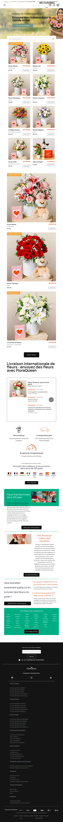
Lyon (8, 618)
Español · (16, 816)
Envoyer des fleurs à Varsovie (18, 707)
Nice (8, 623)
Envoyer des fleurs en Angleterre (19, 727)
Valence (55, 618)
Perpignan (54, 614)
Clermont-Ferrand (26, 625)
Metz (36, 624)
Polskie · (36, 816)
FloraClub (12, 777)
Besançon (36, 626)
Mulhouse (45, 618)
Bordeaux (17, 616)
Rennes (17, 621)
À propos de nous (14, 775)
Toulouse (8, 621)
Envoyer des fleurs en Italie (17, 725)
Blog (11, 793)
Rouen (45, 624)
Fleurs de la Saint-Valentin (17, 742)
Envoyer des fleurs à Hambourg (18, 696)
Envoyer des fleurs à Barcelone (18, 694)
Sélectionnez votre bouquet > (17, 603)
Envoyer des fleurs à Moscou (18, 711)
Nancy (45, 626)
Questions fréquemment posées (19, 781)
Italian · (32, 816)
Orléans (45, 614)
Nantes (8, 625)
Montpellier (8, 627)
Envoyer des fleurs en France (18, 723)
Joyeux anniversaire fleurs (17, 734)
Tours (36, 620)
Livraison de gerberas (16, 754)
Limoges (36, 622)
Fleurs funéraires (15, 740)
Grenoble (27, 621)
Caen (45, 616)
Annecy (55, 616)
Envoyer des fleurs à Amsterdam (19, 709)
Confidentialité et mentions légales (20, 803)
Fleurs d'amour (14, 736)
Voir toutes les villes (31, 631)
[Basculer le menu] (5, 5)
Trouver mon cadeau (22, 25)
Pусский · (46, 816)
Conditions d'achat (15, 801)
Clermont (54, 621)
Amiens (36, 618)
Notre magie (13, 789)
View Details (21, 394)
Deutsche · (26, 816)
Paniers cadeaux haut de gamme (19, 768)
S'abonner (31, 656)
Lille (18, 618)
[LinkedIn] (51, 677)
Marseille (8, 616)
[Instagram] (31, 677)
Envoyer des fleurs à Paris (17, 692)
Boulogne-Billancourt (45, 621)
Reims (17, 623)
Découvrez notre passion (31, 527)
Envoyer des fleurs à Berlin (17, 690)
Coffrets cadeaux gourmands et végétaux (21, 766)
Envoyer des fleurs (31, 575)
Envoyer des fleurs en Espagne (18, 721)
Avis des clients (14, 791)
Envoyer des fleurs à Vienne (17, 703)
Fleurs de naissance (15, 738)
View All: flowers (31, 355)
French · (21, 816)
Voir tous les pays (31, 483)
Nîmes (26, 623)
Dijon (27, 618)
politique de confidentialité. (36, 660)
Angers (27, 616)
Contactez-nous (14, 779)
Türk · (21, 818)
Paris (8, 614)
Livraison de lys (14, 752)
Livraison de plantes (15, 758)
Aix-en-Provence (36, 615)
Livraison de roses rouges (17, 756)
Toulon (27, 614)
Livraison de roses (15, 750)
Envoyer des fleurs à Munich (18, 705)
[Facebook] (12, 677)
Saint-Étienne (17, 627)
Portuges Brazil (39, 818)
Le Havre (17, 625)
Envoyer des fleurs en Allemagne (19, 719)
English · (41, 816)
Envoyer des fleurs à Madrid (17, 688)
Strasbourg (17, 614)
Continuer (26, 70)
